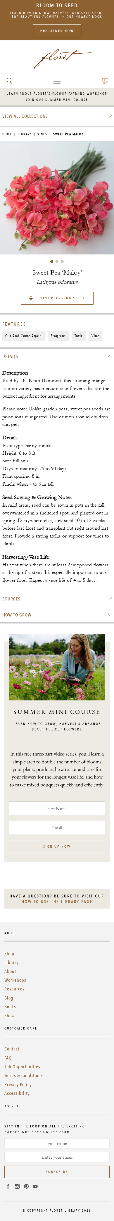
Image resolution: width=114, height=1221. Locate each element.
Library (25, 134)
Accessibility (17, 1093)
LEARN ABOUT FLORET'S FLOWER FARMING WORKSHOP (57, 94)
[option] (57, 197)
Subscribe (57, 1171)
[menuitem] (57, 116)
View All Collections (25, 116)
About (10, 971)
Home (7, 134)
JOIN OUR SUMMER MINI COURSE (57, 100)
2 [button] (57, 261)
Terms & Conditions (23, 1075)
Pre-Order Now (57, 31)
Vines (42, 134)
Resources (14, 989)
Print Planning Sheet (60, 298)
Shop (9, 954)
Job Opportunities (22, 1067)
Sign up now (57, 846)
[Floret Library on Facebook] (8, 1187)
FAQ (8, 1058)
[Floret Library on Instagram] (17, 1187)
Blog (8, 998)
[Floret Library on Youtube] (35, 1187)
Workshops (15, 980)
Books (10, 1007)
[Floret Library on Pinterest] (26, 1187)
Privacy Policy (18, 1084)
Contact (11, 1049)
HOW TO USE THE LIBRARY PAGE (57, 901)
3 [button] (62, 261)
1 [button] (51, 261)
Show (9, 1016)
